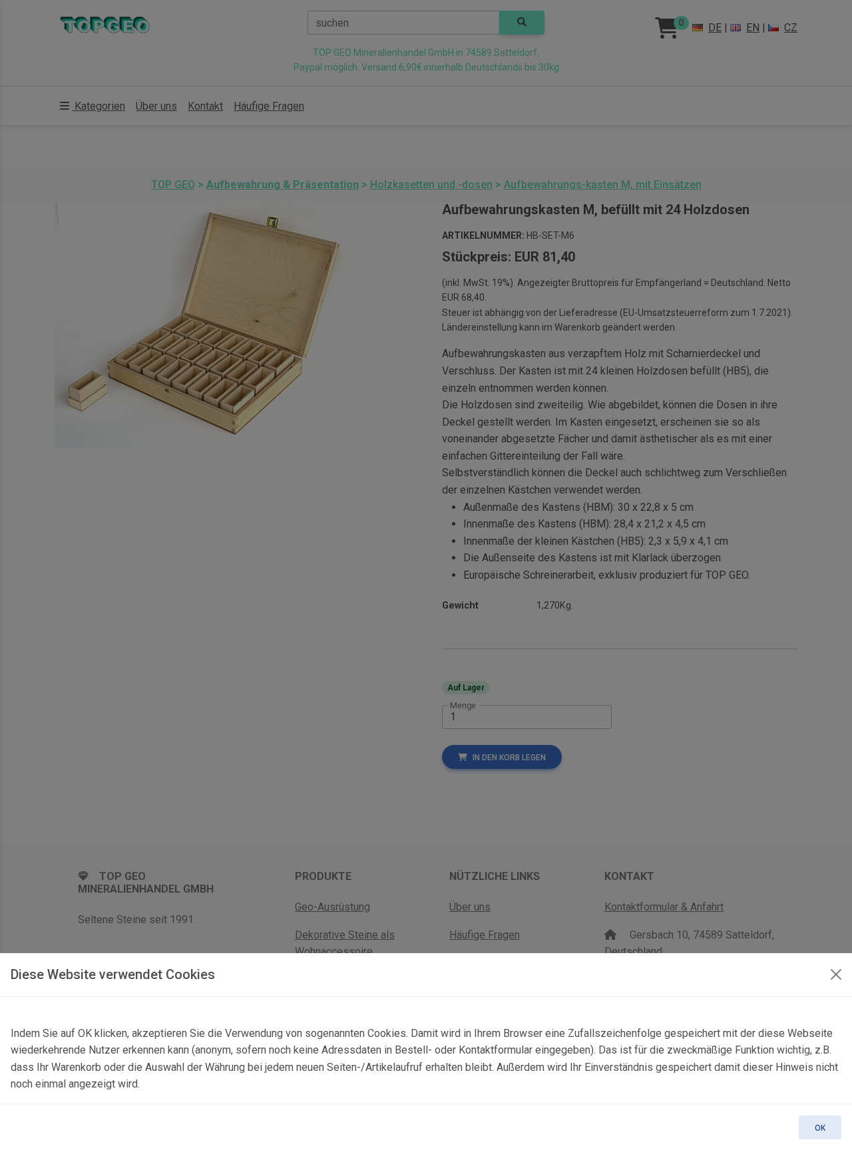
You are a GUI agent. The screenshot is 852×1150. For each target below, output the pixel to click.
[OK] (836, 974)
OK (820, 1128)
